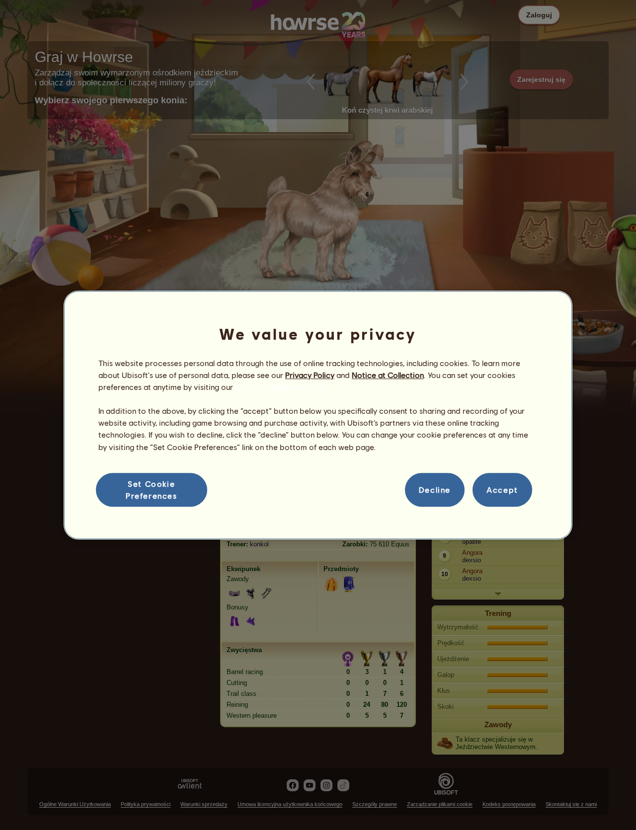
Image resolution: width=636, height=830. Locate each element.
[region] (318, 415)
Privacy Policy (309, 374)
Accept (502, 489)
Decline (435, 489)
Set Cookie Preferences (151, 489)
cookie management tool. (280, 386)
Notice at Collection (388, 374)
